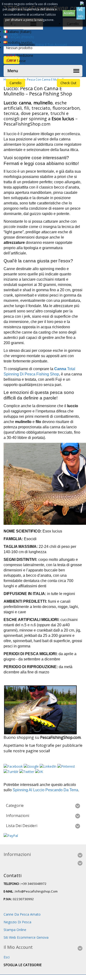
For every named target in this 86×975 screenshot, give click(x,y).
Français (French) (20, 37)
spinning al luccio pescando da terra (45, 790)
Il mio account (18, 947)
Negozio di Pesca (17, 922)
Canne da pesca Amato (22, 914)
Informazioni (17, 815)
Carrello (16, 83)
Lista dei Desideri (21, 825)
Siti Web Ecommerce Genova (26, 937)
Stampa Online (15, 929)
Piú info (80, 13)
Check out (68, 83)
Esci (7, 957)
